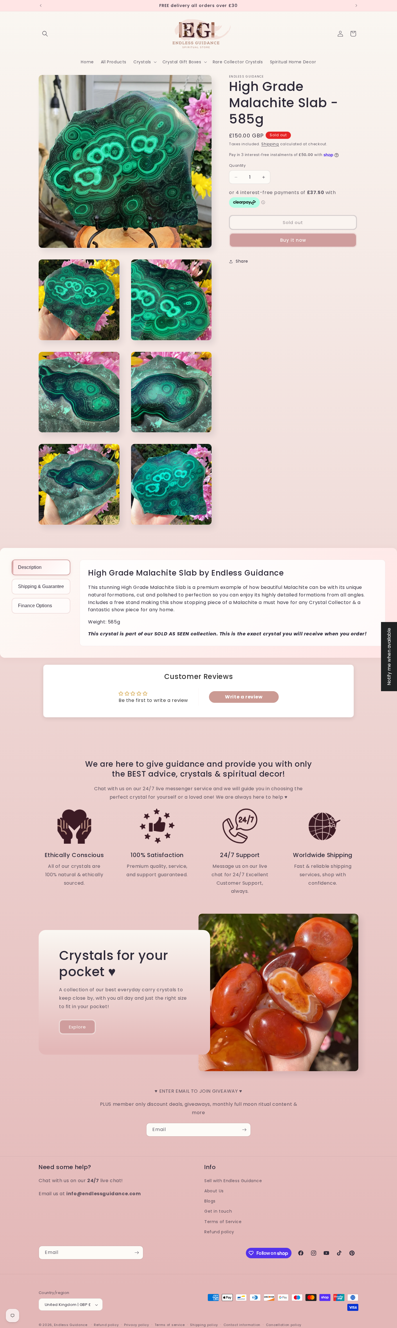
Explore (77, 1027)
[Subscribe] (244, 1130)
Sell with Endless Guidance (233, 1181)
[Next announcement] (356, 5)
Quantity (237, 166)
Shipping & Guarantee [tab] (41, 586)
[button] (45, 33)
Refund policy (219, 1232)
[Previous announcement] (40, 5)
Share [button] (242, 261)
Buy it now (293, 240)
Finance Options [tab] (35, 605)
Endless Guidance (70, 1325)
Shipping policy (204, 1324)
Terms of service (170, 1324)
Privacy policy (136, 1324)
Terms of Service (223, 1222)
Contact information (241, 1324)
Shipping (270, 143)
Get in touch (218, 1211)
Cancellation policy (283, 1324)
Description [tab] (30, 567)
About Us (214, 1191)
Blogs (210, 1201)
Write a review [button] (243, 696)
